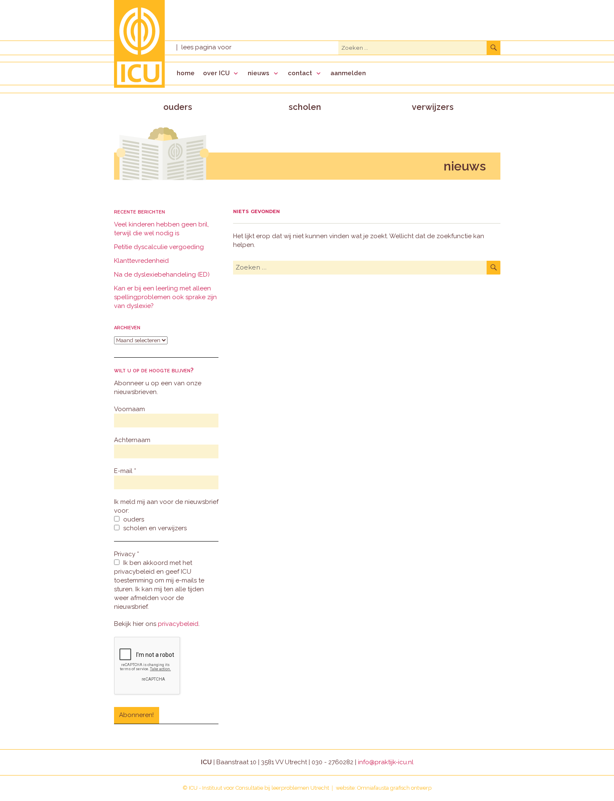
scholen (305, 107)
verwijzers (433, 107)
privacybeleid (178, 624)
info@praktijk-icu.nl (386, 762)
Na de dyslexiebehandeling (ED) (162, 274)
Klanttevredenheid (141, 260)
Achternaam (132, 440)
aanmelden (348, 73)
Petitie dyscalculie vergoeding (159, 247)
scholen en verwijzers (154, 528)
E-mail (125, 471)
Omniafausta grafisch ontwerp (394, 788)
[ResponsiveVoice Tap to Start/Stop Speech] (206, 47)
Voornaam (129, 409)
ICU (193, 788)
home (186, 73)
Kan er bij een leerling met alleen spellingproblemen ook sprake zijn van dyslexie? (165, 297)
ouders (177, 107)
